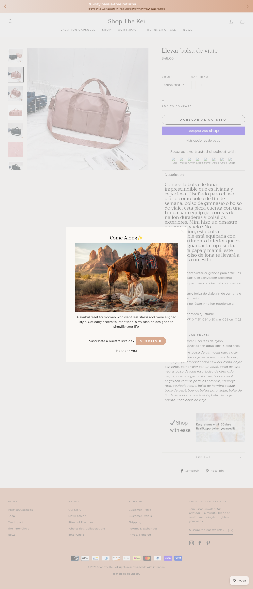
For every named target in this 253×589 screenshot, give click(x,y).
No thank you (126, 351)
